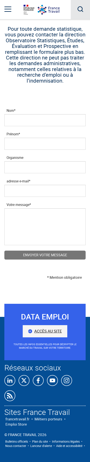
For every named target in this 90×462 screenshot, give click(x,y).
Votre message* (19, 204)
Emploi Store (16, 424)
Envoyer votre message (45, 255)
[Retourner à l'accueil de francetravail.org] (52, 9)
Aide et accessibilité (69, 446)
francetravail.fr (17, 418)
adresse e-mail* (18, 181)
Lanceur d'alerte (41, 446)
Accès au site (48, 331)
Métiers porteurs (48, 418)
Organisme (15, 157)
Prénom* (13, 134)
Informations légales (66, 441)
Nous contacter (15, 446)
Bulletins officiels (16, 441)
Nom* (11, 110)
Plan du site (40, 441)
